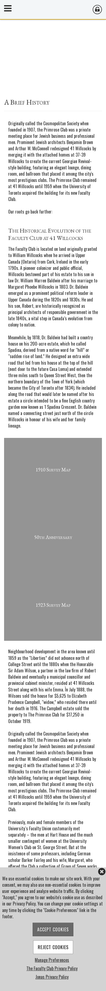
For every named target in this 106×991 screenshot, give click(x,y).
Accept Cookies (53, 929)
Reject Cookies (53, 947)
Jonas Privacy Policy (51, 977)
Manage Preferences (52, 960)
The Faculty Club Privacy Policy (51, 968)
